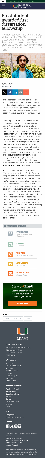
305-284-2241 (10, 355)
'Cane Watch (10, 378)
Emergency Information (13, 438)
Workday (9, 404)
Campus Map (10, 415)
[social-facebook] (7, 426)
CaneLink (9, 399)
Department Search (13, 394)
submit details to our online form (25, 454)
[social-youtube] (16, 426)
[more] (26, 92)
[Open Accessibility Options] (3, 1)
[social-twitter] (12, 426)
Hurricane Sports (12, 376)
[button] (40, 451)
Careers (9, 406)
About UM (9, 363)
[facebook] (9, 92)
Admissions (10, 368)
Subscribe (22, 303)
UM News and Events (13, 366)
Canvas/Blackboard (13, 401)
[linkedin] (15, 92)
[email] (20, 92)
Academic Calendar (13, 389)
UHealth (9, 373)
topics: (6, 314)
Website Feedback (12, 445)
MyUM (8, 396)
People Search (11, 391)
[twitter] (4, 92)
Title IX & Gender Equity (14, 443)
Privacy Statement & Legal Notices (17, 440)
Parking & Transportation (15, 417)
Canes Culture (11, 381)
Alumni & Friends (12, 371)
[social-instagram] (19, 426)
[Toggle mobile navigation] (3, 5)
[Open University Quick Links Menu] (42, 1)
